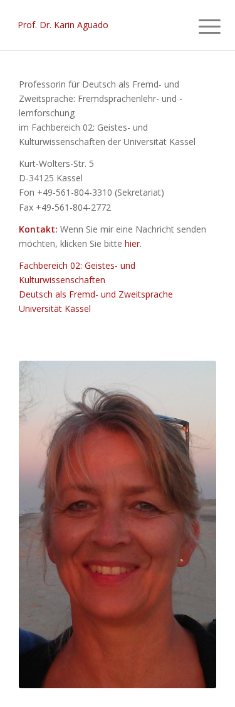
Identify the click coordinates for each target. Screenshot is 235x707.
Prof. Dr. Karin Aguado (63, 25)
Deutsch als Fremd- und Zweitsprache (96, 294)
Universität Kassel (55, 308)
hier (132, 243)
